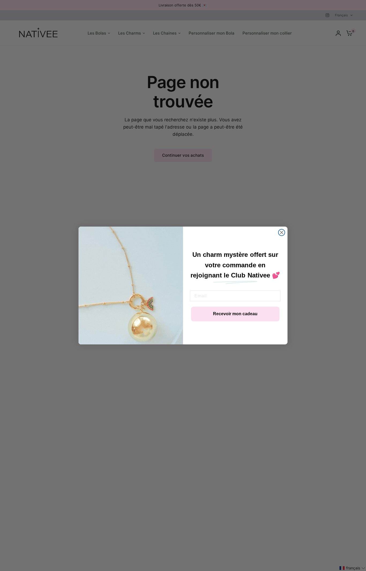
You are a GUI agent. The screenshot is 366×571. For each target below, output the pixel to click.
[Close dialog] (281, 232)
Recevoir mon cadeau (235, 313)
